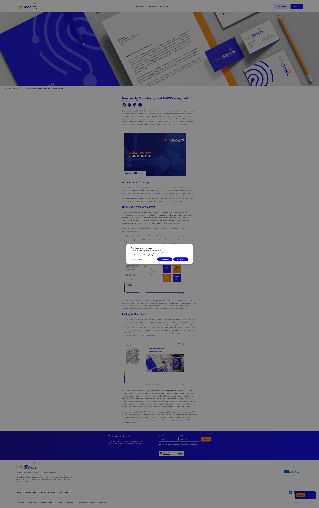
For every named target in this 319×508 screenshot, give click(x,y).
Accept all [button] (180, 259)
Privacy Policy (148, 255)
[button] (136, 259)
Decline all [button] (165, 259)
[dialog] (159, 254)
